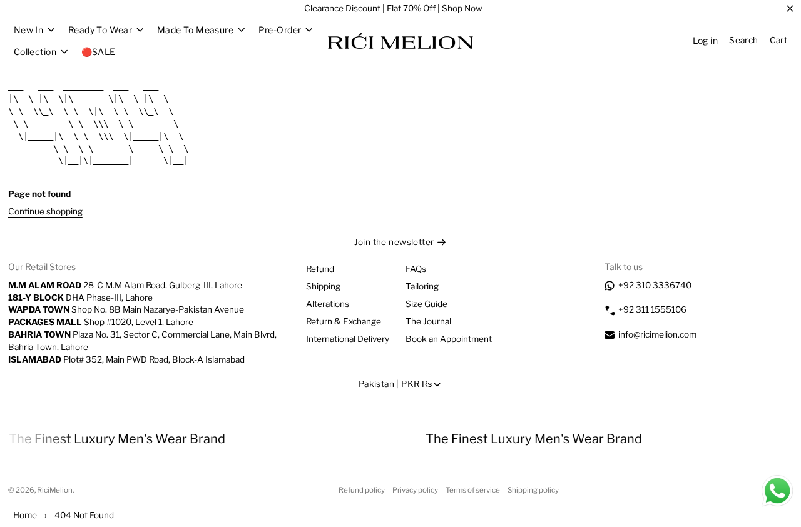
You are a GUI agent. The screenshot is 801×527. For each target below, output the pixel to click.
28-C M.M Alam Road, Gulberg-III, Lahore (125, 285)
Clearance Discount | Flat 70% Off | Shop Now (393, 8)
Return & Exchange (343, 321)
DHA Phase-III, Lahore (80, 298)
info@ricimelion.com (657, 334)
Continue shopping (45, 211)
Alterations (327, 304)
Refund (320, 269)
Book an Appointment (449, 339)
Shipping (323, 286)
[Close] (790, 9)
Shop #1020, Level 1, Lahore (100, 322)
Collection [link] (35, 52)
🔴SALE (98, 51)
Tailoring (422, 286)
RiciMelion (55, 490)
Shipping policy (533, 490)
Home (25, 515)
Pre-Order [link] (280, 30)
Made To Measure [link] (195, 30)
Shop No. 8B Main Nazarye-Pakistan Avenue (126, 309)
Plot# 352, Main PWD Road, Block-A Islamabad (126, 359)
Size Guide (426, 304)
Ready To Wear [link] (100, 30)
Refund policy (362, 490)
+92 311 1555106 (652, 309)
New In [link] (29, 30)
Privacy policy (415, 490)
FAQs (416, 269)
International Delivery (347, 339)
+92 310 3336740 (654, 285)
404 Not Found (84, 515)
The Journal (428, 321)
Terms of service (473, 490)
